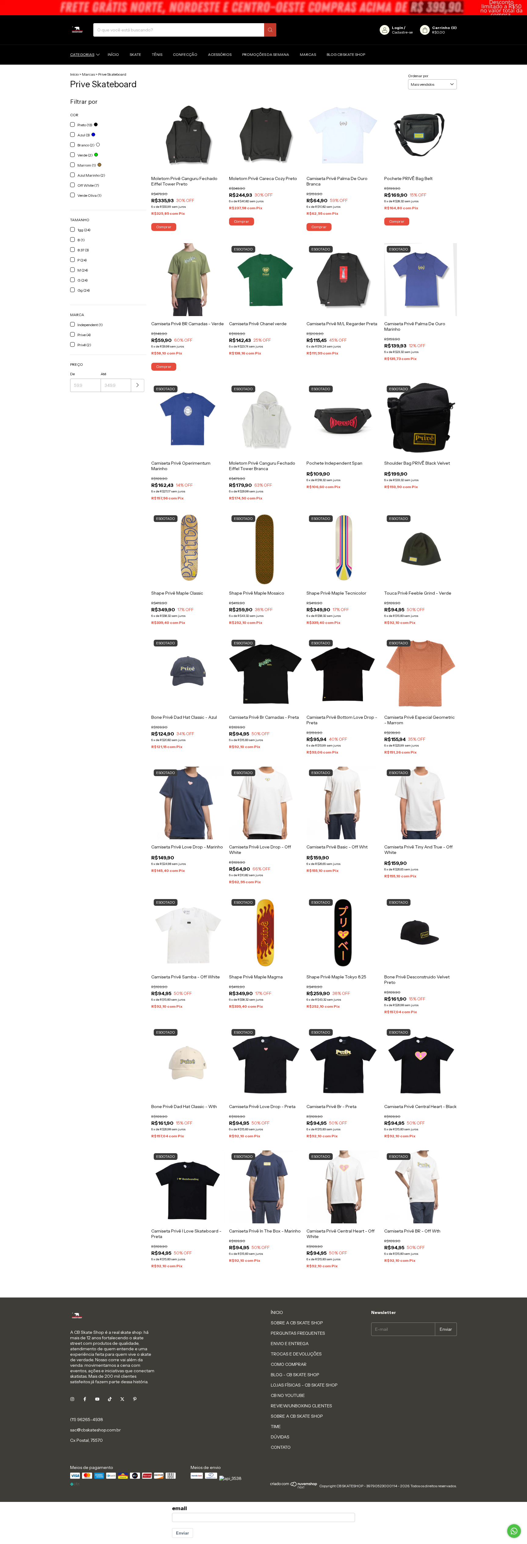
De (72, 374)
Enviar (182, 1533)
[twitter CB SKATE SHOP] (122, 1399)
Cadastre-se (402, 32)
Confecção (185, 54)
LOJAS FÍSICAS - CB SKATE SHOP (304, 1385)
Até (103, 374)
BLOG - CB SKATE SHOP (295, 1374)
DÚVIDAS (280, 1437)
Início (113, 54)
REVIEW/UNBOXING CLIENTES (301, 1406)
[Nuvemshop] (293, 1487)
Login (397, 27)
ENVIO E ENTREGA (290, 1343)
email (179, 1508)
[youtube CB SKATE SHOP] (97, 1399)
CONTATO (281, 1447)
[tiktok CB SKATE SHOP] (110, 1399)
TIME (276, 1426)
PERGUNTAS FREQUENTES (298, 1333)
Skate (135, 54)
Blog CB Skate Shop (346, 54)
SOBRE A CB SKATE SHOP (297, 1323)
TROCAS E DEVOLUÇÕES (296, 1354)
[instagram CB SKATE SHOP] (72, 1399)
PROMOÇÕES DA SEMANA (265, 54)
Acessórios (219, 54)
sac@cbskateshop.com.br (95, 1430)
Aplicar (137, 385)
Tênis (157, 54)
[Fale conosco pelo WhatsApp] (514, 1531)
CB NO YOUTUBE (288, 1395)
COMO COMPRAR (289, 1364)
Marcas (308, 54)
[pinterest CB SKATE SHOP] (135, 1399)
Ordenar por (418, 76)
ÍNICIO (277, 1312)
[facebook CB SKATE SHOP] (85, 1399)
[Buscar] (270, 30)
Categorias (82, 54)
